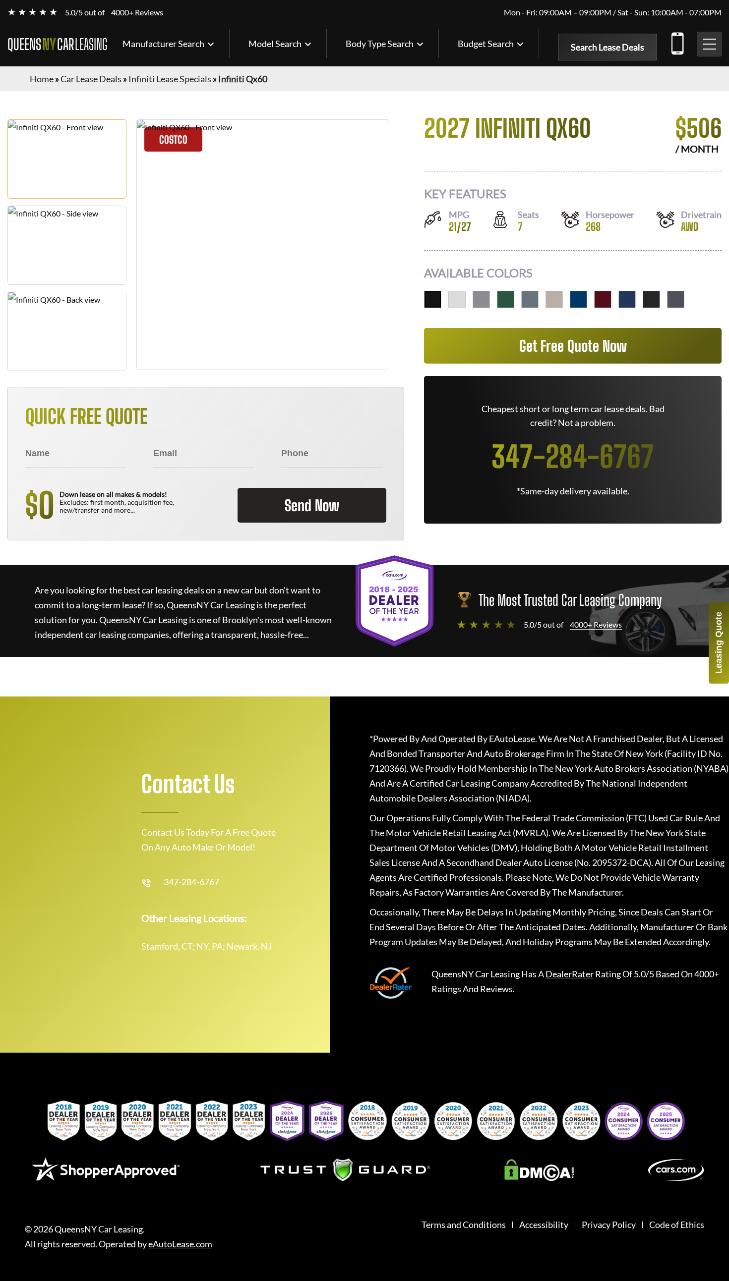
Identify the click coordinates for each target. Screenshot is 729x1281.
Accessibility (543, 1225)
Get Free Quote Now (573, 346)
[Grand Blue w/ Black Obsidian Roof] (578, 299)
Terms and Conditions (464, 1225)
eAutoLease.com (180, 1244)
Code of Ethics (676, 1225)
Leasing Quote (719, 643)
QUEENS (57, 44)
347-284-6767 (677, 42)
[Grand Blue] (627, 299)
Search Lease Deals (607, 47)
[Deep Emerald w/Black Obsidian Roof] (505, 299)
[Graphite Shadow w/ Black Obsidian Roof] (676, 299)
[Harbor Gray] (481, 299)
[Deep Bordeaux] (603, 299)
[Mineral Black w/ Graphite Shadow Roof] (433, 299)
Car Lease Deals (91, 78)
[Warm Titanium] (554, 299)
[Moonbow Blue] (530, 299)
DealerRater (570, 973)
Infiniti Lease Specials (169, 78)
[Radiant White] (457, 299)
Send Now (312, 505)
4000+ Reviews (137, 12)
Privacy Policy (609, 1225)
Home (42, 78)
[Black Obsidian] (651, 299)
